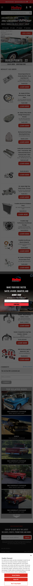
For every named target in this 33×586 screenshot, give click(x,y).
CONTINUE (16, 304)
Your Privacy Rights (16, 583)
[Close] (31, 555)
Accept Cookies (16, 575)
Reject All (15, 579)
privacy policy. (22, 572)
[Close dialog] (31, 275)
